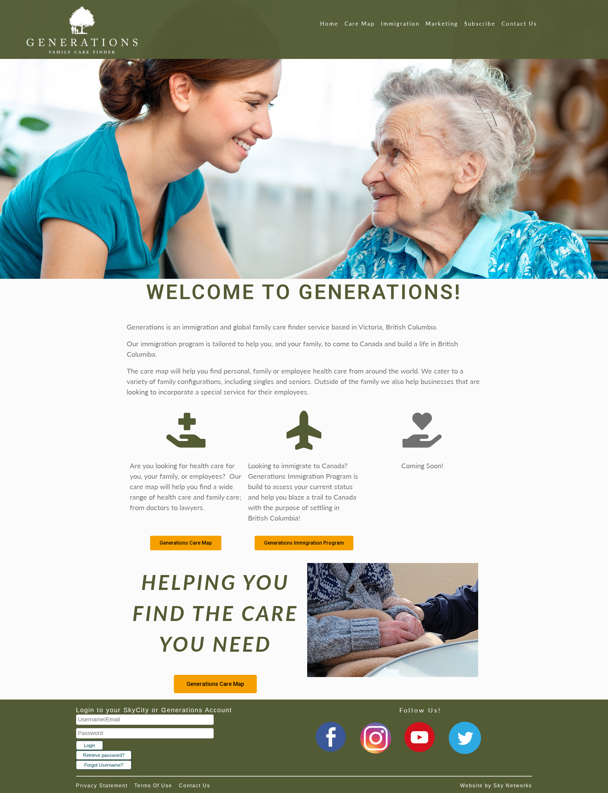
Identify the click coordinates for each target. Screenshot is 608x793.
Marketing (442, 23)
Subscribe (480, 23)
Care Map (360, 23)
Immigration (400, 23)
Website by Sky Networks (496, 785)
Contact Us (519, 23)
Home (329, 23)
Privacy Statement (102, 785)
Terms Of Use (153, 785)
